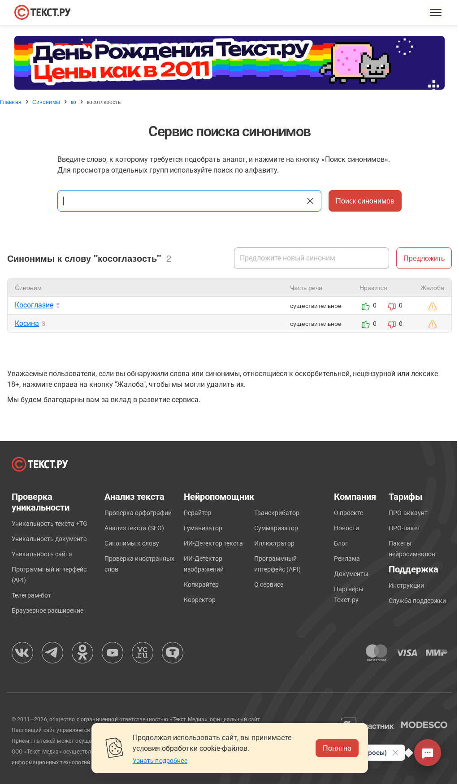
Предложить (424, 258)
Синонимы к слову (131, 543)
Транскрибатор (276, 512)
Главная (11, 102)
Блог (341, 543)
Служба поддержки (417, 600)
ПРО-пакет (404, 528)
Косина (27, 323)
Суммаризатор (276, 528)
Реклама (347, 558)
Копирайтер (201, 584)
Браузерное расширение (47, 610)
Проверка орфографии (138, 512)
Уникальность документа (49, 538)
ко (73, 102)
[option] (229, 63)
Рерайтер (197, 512)
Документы (351, 573)
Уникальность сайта (42, 554)
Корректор (200, 599)
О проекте (348, 512)
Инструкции (406, 585)
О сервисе (268, 584)
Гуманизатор (203, 528)
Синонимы (46, 102)
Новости (346, 528)
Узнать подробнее (160, 761)
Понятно (337, 748)
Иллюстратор (274, 543)
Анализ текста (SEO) (134, 528)
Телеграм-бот (31, 595)
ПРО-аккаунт (408, 512)
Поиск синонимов (365, 200)
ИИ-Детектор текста (213, 543)
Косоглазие (34, 305)
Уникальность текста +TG (49, 523)
